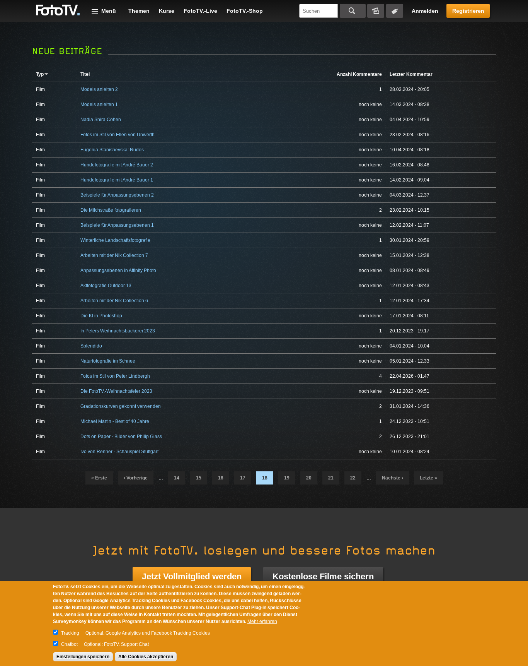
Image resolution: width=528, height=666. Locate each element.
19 (287, 478)
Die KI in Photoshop (101, 315)
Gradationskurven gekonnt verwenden (120, 406)
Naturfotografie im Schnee (107, 361)
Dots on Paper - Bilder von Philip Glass (121, 436)
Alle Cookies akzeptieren (145, 656)
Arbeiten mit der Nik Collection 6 (114, 300)
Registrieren (468, 11)
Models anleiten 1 (99, 104)
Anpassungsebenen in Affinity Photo (118, 270)
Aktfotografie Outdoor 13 (105, 285)
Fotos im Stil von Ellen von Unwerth (117, 134)
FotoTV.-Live (200, 11)
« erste (99, 478)
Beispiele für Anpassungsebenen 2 (117, 195)
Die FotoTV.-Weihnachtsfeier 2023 (116, 391)
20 (309, 478)
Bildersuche (375, 11)
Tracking (70, 633)
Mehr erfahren (262, 621)
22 (353, 478)
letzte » (428, 478)
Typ (40, 74)
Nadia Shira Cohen (100, 119)
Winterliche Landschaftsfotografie (115, 240)
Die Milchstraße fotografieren (110, 210)
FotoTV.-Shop (245, 11)
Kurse (166, 11)
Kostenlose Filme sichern (323, 576)
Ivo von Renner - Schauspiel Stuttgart (119, 451)
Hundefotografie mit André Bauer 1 (116, 180)
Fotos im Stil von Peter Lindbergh (115, 376)
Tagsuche (394, 11)
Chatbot (69, 644)
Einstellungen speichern (82, 656)
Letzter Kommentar (411, 74)
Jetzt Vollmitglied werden (192, 576)
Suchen (353, 11)
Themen (139, 11)
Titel (85, 74)
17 (242, 478)
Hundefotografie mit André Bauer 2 (116, 165)
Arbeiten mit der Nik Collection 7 (114, 255)
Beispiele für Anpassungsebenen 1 (117, 225)
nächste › (392, 478)
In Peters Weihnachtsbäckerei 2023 (117, 331)
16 (220, 478)
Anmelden (425, 11)
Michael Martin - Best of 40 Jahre (114, 421)
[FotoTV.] (58, 10)
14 (176, 478)
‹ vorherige (136, 478)
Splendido (91, 346)
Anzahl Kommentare (359, 74)
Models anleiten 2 (99, 89)
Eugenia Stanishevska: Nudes (112, 149)
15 (198, 478)
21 (331, 478)
